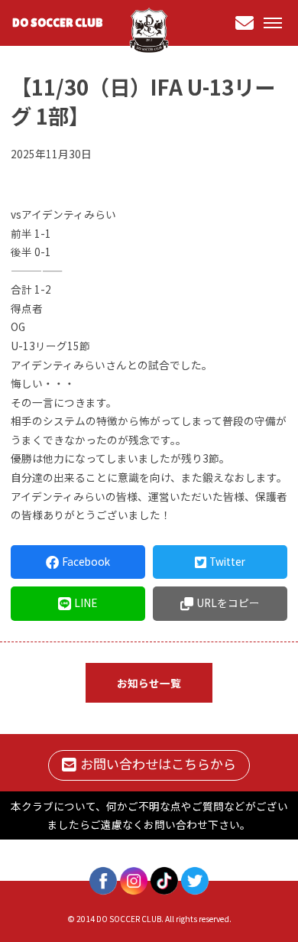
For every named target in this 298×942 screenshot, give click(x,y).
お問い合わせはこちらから (158, 763)
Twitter (227, 561)
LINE (85, 602)
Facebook (86, 561)
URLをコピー (228, 602)
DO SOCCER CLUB (57, 22)
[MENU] (273, 23)
